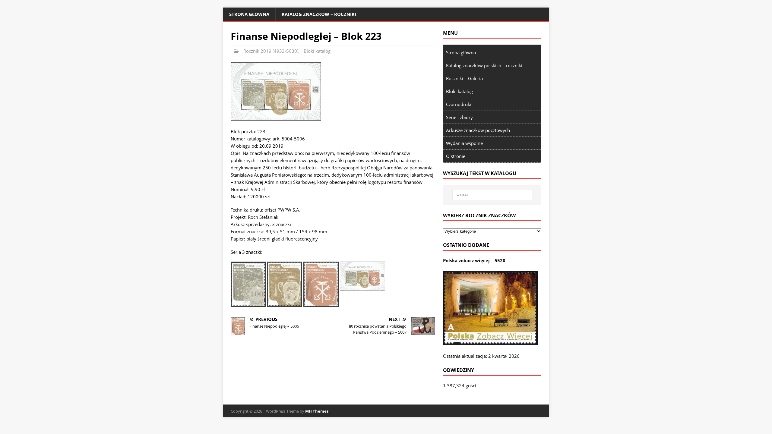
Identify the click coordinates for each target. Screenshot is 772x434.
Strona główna (249, 14)
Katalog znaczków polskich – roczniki (484, 65)
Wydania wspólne (464, 143)
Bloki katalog (317, 51)
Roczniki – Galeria (464, 78)
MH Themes (316, 411)
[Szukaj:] (492, 195)
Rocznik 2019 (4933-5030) (270, 51)
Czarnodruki (458, 104)
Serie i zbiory (459, 117)
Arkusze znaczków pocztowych (478, 130)
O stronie (455, 156)
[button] (276, 91)
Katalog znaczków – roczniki (319, 14)
